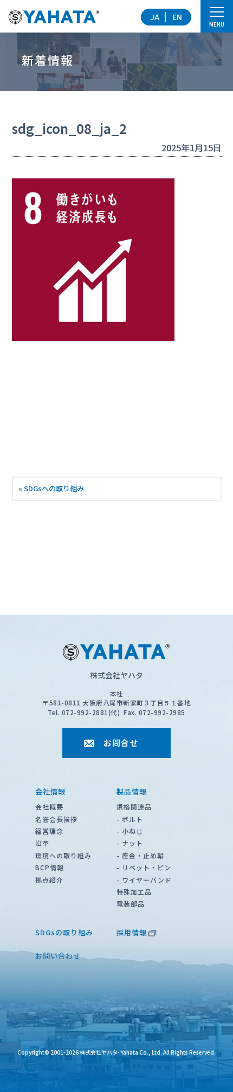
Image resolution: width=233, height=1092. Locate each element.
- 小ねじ (129, 831)
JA (154, 16)
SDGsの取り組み (64, 932)
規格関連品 (134, 806)
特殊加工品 (134, 891)
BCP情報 (49, 867)
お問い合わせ (58, 955)
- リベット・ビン (143, 867)
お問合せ (120, 742)
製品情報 (131, 791)
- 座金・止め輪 (140, 855)
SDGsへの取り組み (54, 488)
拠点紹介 (49, 879)
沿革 (42, 842)
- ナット (129, 842)
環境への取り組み (63, 855)
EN (177, 16)
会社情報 (50, 791)
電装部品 (130, 903)
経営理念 (49, 831)
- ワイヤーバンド (144, 879)
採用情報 (131, 932)
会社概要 (49, 806)
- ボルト (129, 819)
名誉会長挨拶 (56, 819)
